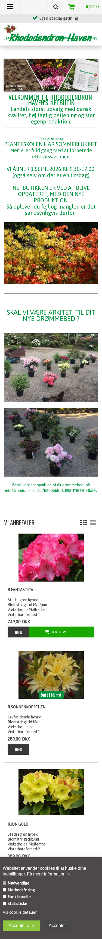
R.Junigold (18, 824)
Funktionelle (19, 896)
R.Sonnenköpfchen (26, 707)
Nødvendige (18, 883)
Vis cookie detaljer (20, 912)
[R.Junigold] (51, 792)
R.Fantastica (20, 590)
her (69, 874)
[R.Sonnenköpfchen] (51, 674)
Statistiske (17, 903)
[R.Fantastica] (51, 557)
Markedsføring (21, 889)
